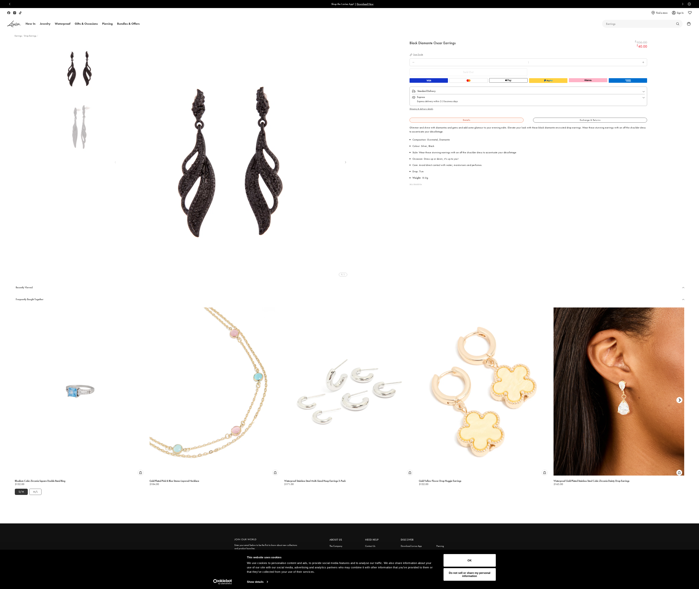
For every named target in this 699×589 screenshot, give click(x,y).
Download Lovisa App (411, 546)
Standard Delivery (426, 91)
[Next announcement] (682, 4)
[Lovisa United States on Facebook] (8, 12)
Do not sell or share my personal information (469, 574)
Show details (255, 581)
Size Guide (418, 54)
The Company (335, 546)
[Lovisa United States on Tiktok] (20, 12)
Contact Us (370, 546)
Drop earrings (30, 35)
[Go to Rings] (677, 24)
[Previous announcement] (10, 4)
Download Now (362, 4)
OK (469, 560)
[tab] (467, 120)
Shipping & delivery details (421, 108)
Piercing (440, 546)
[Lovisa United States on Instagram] (14, 12)
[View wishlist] (690, 12)
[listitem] (230, 159)
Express (421, 97)
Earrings (18, 35)
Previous (115, 162)
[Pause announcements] (688, 4)
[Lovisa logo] (14, 23)
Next (345, 162)
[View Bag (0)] (688, 24)
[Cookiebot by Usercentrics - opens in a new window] (222, 582)
